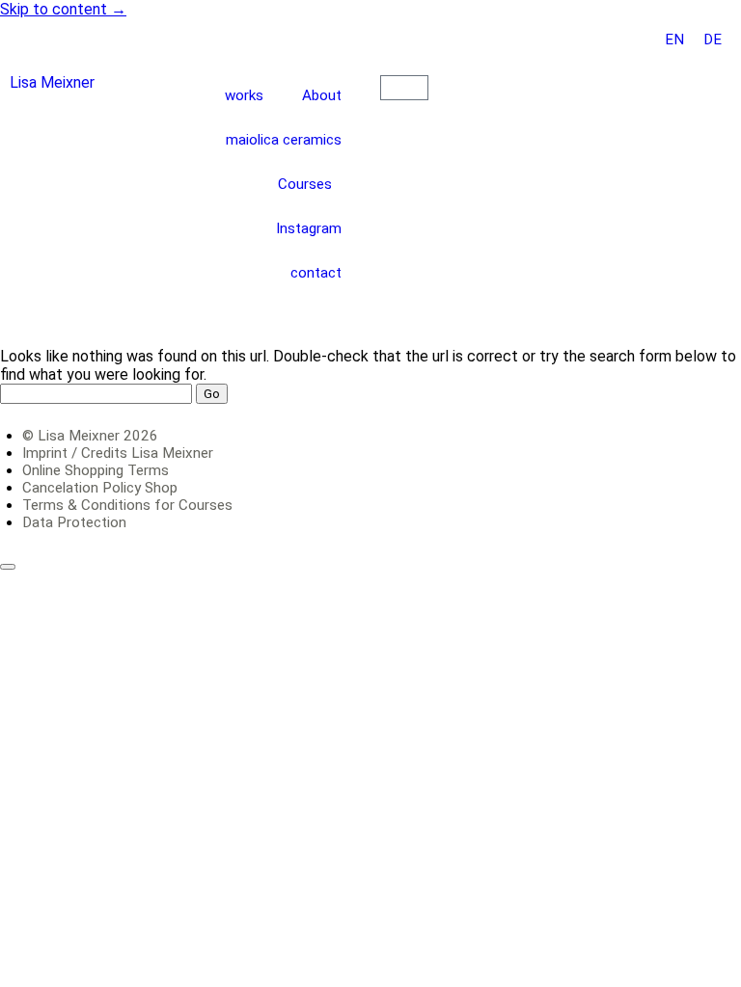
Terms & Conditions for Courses (127, 505)
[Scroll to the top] (7, 567)
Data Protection (74, 522)
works (244, 95)
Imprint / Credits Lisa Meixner (117, 453)
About (322, 95)
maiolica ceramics (284, 139)
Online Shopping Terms (95, 470)
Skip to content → (63, 9)
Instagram (309, 228)
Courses (305, 184)
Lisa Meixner (52, 82)
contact (316, 272)
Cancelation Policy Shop (100, 487)
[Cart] (404, 87)
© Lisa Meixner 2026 (90, 435)
